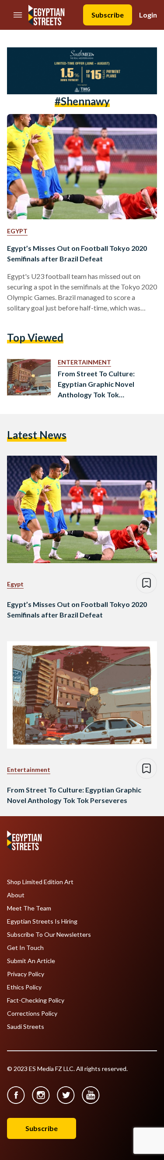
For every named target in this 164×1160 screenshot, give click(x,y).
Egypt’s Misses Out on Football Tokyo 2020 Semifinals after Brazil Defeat (77, 253)
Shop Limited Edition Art (40, 881)
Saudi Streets (25, 1026)
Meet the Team (29, 908)
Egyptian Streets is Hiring (42, 921)
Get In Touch (25, 947)
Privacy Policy (25, 974)
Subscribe (107, 15)
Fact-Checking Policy (35, 1000)
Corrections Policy (32, 1013)
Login (148, 15)
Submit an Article (31, 960)
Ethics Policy (24, 987)
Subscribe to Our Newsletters (49, 934)
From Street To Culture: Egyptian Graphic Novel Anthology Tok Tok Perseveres (96, 384)
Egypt (17, 231)
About (15, 895)
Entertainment (84, 362)
